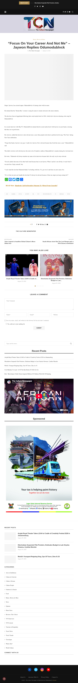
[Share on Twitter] (38, 224)
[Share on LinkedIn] (43, 224)
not (38, 194)
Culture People (10, 585)
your (68, 194)
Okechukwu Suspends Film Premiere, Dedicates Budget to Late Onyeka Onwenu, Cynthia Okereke (31, 361)
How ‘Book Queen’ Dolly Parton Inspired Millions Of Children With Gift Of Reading (27, 374)
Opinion (8, 606)
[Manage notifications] (4, 678)
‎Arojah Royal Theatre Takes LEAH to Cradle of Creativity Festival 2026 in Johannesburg (28, 357)
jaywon (27, 194)
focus (20, 194)
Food (7, 594)
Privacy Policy (45, 677)
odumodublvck (47, 194)
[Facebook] (63, 12)
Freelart (54, 680)
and (7, 194)
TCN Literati (9, 623)
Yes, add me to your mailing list (16, 324)
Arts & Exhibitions (11, 573)
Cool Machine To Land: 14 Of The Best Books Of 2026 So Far (21, 370)
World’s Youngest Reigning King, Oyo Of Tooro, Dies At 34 (20, 365)
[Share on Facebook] (36, 224)
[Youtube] (42, 6)
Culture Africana (10, 581)
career (13, 194)
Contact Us (55, 677)
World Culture (10, 648)
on (55, 194)
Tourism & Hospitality (12, 627)
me (33, 194)
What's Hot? (9, 644)
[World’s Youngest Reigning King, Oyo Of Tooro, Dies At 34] (10, 559)
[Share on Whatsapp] (45, 224)
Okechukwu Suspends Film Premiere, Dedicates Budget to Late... (52, 2)
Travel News (9, 631)
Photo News (9, 610)
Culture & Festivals (11, 577)
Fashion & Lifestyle (11, 589)
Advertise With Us (33, 677)
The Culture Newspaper (34, 50)
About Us (22, 677)
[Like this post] (33, 224)
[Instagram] (40, 6)
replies (62, 194)
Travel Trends (9, 635)
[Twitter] (37, 6)
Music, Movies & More (39, 39)
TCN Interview (10, 619)
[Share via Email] (47, 224)
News (7, 602)
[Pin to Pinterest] (40, 224)
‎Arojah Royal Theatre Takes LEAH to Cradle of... (21, 278)
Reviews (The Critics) (12, 614)
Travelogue (9, 639)
